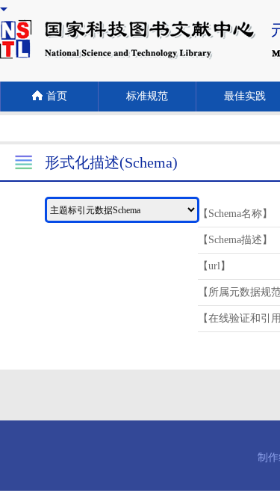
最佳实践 (245, 96)
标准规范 (147, 96)
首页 (56, 96)
